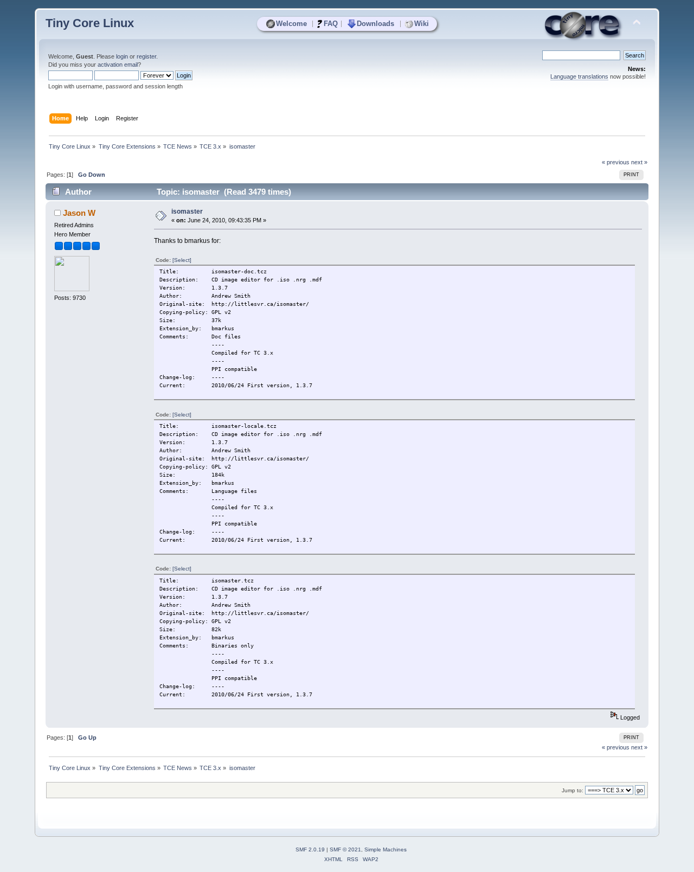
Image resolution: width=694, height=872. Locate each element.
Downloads (375, 24)
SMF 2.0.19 (310, 849)
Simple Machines (385, 849)
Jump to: (572, 790)
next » (639, 162)
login (122, 56)
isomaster (187, 211)
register (146, 56)
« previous (615, 162)
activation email (118, 64)
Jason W (79, 212)
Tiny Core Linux (90, 23)
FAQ (331, 24)
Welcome (291, 24)
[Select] (181, 260)
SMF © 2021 (345, 849)
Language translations (579, 76)
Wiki (421, 24)
